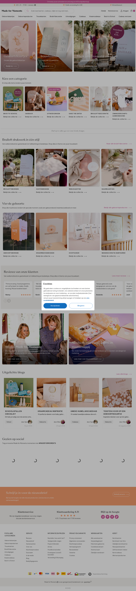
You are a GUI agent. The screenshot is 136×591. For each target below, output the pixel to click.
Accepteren (55, 306)
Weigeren (80, 306)
